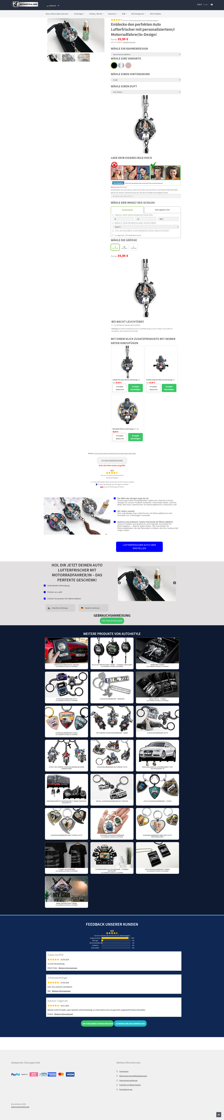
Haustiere (112, 14)
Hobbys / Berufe (95, 14)
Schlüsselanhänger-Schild (67, 733)
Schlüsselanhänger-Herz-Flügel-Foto (66, 835)
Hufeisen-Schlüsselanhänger (112, 836)
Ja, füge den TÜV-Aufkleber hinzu (127, 235)
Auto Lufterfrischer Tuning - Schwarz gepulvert (112, 665)
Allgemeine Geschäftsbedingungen (133, 1076)
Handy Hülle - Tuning (157, 699)
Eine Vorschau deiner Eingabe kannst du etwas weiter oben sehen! (115, 453)
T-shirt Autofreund (66, 870)
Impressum (123, 1071)
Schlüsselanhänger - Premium (112, 699)
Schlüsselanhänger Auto (66, 699)
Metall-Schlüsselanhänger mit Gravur (112, 801)
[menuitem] (53, 5)
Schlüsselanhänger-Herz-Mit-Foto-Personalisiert (157, 836)
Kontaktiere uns (125, 1089)
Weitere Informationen (68, 968)
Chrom (121, 65)
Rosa (128, 65)
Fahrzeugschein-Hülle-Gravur (66, 665)
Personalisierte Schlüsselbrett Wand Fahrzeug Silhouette (66, 802)
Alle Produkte (155, 14)
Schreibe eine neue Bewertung (130, 1023)
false (119, 583)
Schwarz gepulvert (114, 65)
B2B (123, 14)
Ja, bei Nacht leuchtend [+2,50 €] (127, 325)
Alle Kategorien (137, 14)
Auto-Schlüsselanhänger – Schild (158, 801)
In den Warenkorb (112, 460)
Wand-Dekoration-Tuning (66, 904)
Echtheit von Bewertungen (130, 1085)
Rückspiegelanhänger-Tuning (157, 870)
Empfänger (78, 14)
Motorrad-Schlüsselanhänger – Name (112, 733)
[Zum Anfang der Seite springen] (218, 1114)
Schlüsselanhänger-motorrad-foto (112, 767)
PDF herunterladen (112, 620)
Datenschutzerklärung (128, 1080)
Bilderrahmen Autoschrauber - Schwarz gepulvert (112, 871)
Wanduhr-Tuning (157, 665)
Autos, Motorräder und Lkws (57, 14)
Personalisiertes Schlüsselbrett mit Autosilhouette (157, 768)
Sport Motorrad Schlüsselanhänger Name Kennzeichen (66, 768)
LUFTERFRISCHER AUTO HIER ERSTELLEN (139, 547)
